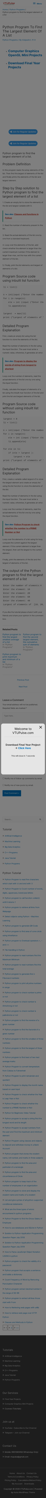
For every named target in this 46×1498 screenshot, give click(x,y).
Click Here (24, 748)
